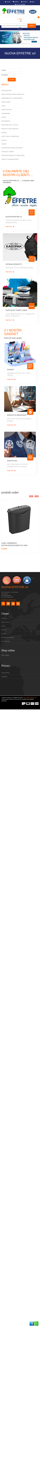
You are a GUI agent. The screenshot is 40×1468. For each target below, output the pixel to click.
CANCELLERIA (5, 102)
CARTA (3, 106)
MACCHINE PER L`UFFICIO (9, 125)
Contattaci (4, 676)
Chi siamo (4, 618)
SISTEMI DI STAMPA (7, 151)
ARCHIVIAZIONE (6, 90)
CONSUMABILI (5, 113)
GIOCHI (3, 117)
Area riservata (5, 641)
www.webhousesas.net (30, 697)
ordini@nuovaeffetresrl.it (8, 600)
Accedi (3, 626)
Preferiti (3, 630)
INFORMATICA (5, 121)
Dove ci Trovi (5, 622)
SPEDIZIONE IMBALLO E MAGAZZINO (13, 155)
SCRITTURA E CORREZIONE (10, 136)
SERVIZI (3, 144)
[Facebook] (31, 1323)
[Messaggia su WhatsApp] (36, 1323)
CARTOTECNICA (6, 109)
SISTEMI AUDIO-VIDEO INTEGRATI (12, 148)
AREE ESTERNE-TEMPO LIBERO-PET (12, 94)
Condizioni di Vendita (7, 637)
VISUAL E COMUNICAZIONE (10, 159)
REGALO (4, 132)
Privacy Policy (5, 672)
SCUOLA (4, 140)
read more (9, 226)
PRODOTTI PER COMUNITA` (10, 128)
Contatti (3, 633)
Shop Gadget (5, 655)
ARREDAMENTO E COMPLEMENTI (12, 98)
